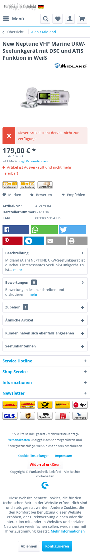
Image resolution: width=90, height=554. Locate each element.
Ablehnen (29, 546)
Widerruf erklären (45, 464)
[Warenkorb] (82, 19)
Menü (18, 18)
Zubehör (15, 307)
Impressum (63, 455)
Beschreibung (16, 253)
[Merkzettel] (57, 19)
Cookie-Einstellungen (34, 455)
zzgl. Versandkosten (33, 161)
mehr (17, 269)
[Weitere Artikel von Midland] (71, 65)
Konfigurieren (57, 546)
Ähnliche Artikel (19, 320)
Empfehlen (75, 194)
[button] (15, 229)
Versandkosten (19, 440)
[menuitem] (13, 19)
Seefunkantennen (20, 346)
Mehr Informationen (68, 531)
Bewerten (44, 194)
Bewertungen (16, 282)
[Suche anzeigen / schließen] (45, 19)
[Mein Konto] (70, 19)
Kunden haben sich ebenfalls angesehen (39, 333)
